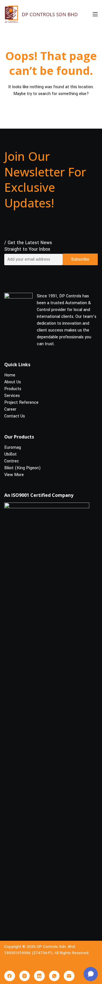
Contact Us (14, 416)
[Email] (69, 976)
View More (14, 474)
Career (10, 409)
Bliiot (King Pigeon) (22, 468)
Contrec (11, 461)
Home (9, 375)
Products (12, 389)
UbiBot (10, 454)
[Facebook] (9, 976)
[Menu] (95, 14)
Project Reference (21, 402)
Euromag (12, 447)
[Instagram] (24, 976)
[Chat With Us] (91, 974)
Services (12, 396)
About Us (12, 382)
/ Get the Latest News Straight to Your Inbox (28, 245)
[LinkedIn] (39, 976)
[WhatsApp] (54, 976)
